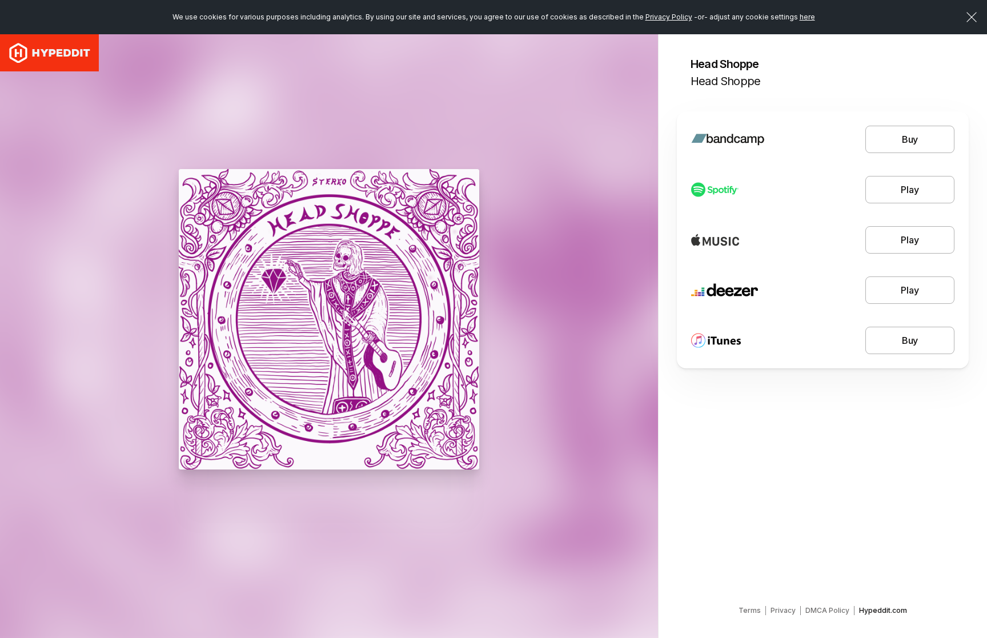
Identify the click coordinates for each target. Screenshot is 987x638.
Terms (750, 610)
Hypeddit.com (883, 610)
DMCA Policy (827, 610)
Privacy (783, 610)
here (807, 17)
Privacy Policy (668, 17)
